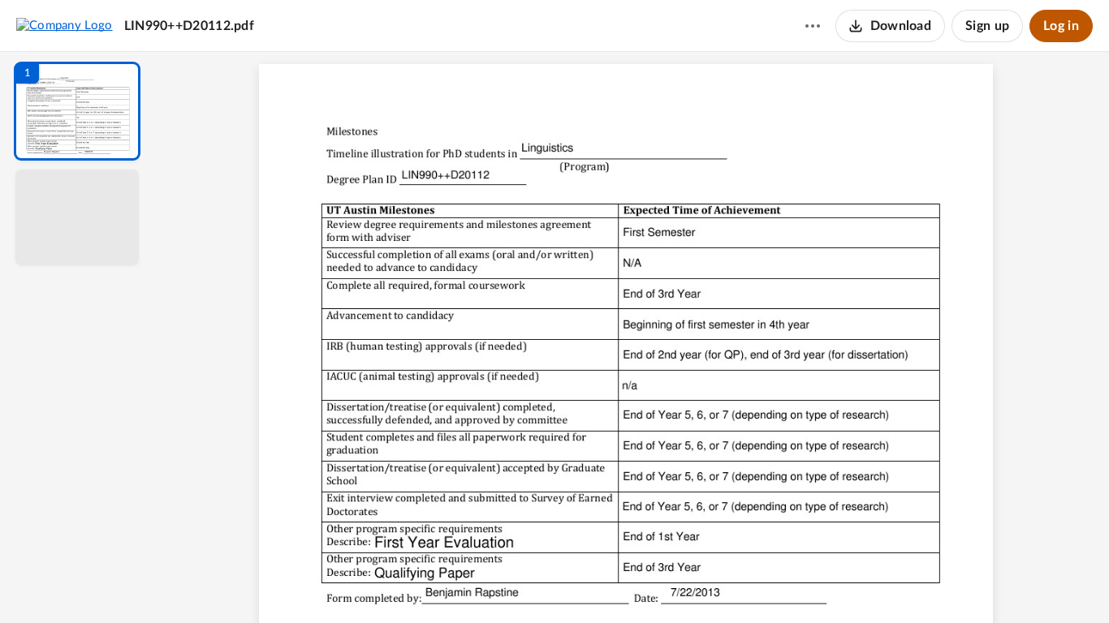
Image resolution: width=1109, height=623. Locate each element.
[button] (77, 111)
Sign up (987, 25)
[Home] (64, 25)
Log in (1061, 25)
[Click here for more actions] (812, 26)
